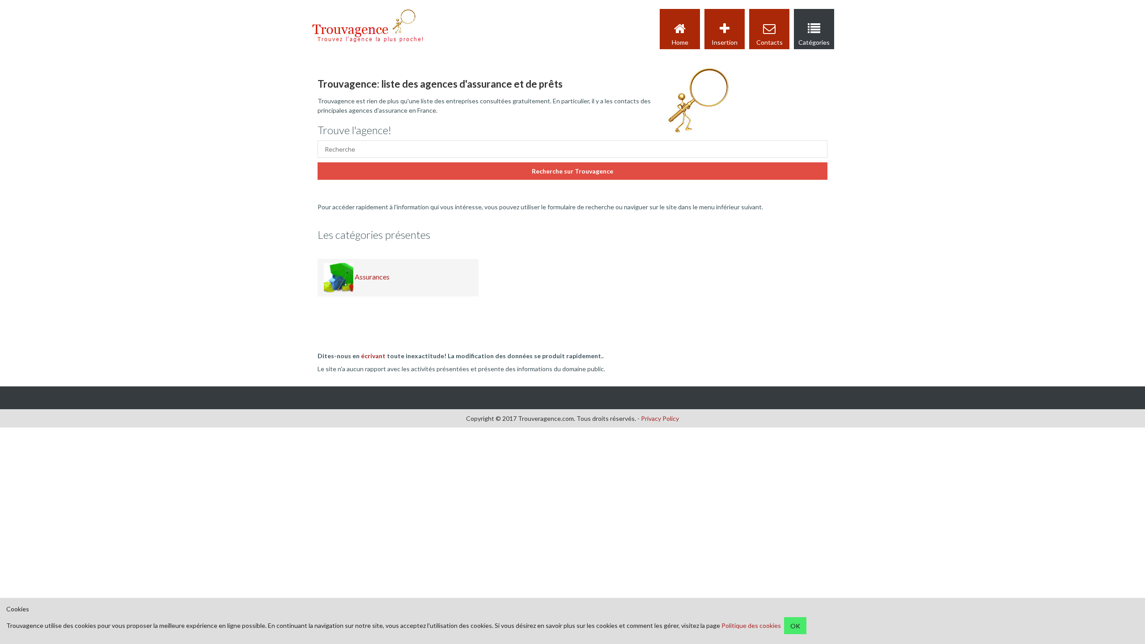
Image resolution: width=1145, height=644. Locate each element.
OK (795, 626)
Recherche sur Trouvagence (572, 171)
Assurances (371, 276)
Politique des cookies (751, 626)
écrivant (373, 356)
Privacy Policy (660, 418)
